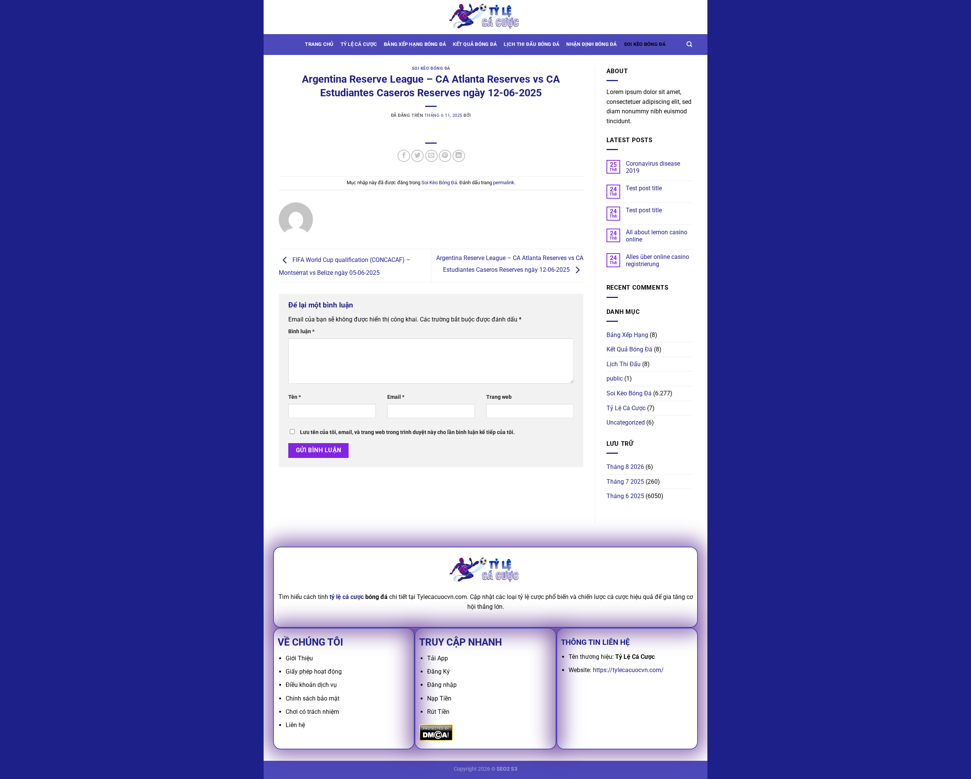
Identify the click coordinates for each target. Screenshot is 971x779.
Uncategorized (625, 422)
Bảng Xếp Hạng (627, 335)
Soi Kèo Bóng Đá (645, 44)
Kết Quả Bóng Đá (629, 349)
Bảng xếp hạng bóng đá (415, 44)
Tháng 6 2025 (625, 496)
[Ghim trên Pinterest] (445, 156)
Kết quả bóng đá (475, 44)
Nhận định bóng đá (591, 44)
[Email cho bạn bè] (431, 156)
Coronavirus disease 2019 (653, 167)
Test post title (644, 188)
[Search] (689, 44)
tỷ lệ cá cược (347, 596)
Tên (294, 397)
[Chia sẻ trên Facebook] (404, 156)
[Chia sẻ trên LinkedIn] (459, 156)
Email (395, 397)
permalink (503, 182)
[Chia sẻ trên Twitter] (417, 156)
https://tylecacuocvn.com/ (628, 670)
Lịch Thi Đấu (623, 364)
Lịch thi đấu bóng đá (531, 44)
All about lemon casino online (656, 236)
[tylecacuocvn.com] (485, 17)
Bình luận (301, 331)
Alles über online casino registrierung (657, 260)
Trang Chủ (319, 44)
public (614, 378)
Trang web (499, 397)
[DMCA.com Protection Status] (436, 732)
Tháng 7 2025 (625, 481)
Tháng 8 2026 (625, 466)
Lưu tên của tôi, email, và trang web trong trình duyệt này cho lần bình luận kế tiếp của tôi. (407, 432)
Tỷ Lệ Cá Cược (359, 44)
